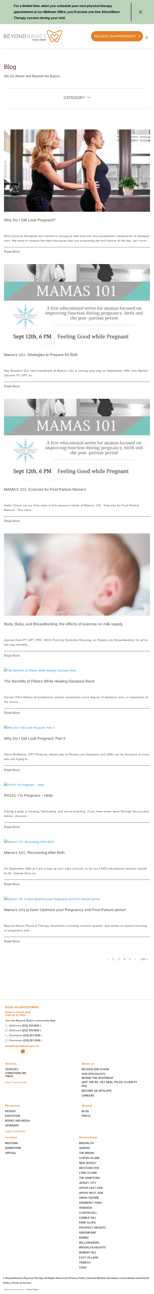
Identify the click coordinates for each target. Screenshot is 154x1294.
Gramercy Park (90, 1202)
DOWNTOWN (13, 1148)
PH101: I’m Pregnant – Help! (28, 795)
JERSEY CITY (87, 1182)
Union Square (89, 1197)
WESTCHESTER (89, 1168)
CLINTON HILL (88, 1212)
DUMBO (84, 1237)
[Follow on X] (8, 1051)
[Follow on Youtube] (29, 1051)
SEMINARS (12, 1125)
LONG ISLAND (88, 1172)
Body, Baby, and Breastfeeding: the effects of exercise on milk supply (63, 624)
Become (96, 1090)
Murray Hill (88, 1252)
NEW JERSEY (87, 1163)
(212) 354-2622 (30, 1025)
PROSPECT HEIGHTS (92, 1227)
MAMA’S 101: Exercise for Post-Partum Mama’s (45, 489)
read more (12, 251)
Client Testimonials (16, 1082)
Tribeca (84, 1262)
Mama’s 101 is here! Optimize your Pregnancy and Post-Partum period (65, 910)
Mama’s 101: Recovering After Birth (34, 852)
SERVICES (11, 1069)
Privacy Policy (77, 1278)
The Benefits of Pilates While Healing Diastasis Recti (49, 681)
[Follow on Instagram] (16, 1051)
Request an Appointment (115, 36)
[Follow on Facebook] (23, 1051)
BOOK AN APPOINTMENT (22, 1007)
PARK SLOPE (87, 1222)
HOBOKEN (85, 1207)
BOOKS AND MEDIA (17, 1120)
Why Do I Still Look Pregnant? (30, 220)
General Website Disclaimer (103, 1278)
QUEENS (84, 1148)
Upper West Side (91, 1192)
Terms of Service (21, 1283)
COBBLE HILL (87, 1217)
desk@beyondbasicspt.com (22, 1046)
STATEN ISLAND (89, 1158)
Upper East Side (91, 1187)
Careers (88, 1095)
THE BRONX (86, 1153)
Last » (144, 959)
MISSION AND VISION (95, 1069)
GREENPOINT (87, 1232)
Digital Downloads (15, 1131)
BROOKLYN (86, 1143)
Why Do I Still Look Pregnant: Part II (34, 738)
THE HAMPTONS (89, 1177)
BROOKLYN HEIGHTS (92, 1247)
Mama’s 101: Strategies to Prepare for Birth (41, 355)
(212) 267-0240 (31, 1035)
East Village (88, 1257)
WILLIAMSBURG (89, 1242)
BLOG (85, 1111)
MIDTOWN (11, 1143)
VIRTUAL (10, 1153)
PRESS (86, 1115)
